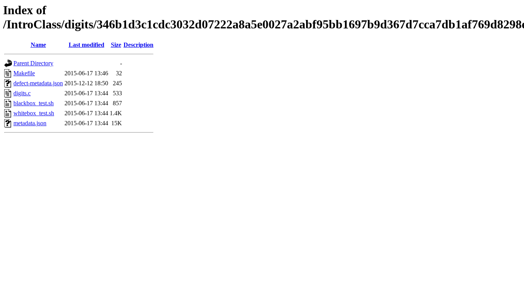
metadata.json (29, 123)
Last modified (86, 44)
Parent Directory (33, 63)
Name (38, 44)
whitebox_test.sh (33, 113)
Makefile (24, 73)
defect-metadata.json (38, 83)
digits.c (22, 93)
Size (116, 44)
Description (138, 44)
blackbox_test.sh (33, 103)
